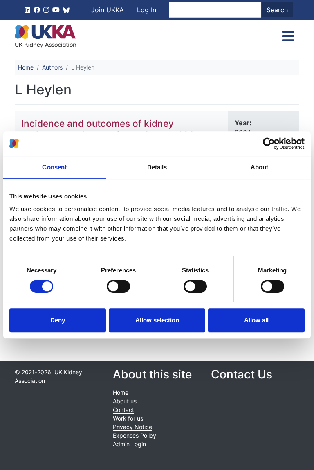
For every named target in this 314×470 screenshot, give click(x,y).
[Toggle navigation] (288, 36)
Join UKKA (107, 10)
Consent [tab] (54, 167)
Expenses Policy (134, 435)
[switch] (118, 286)
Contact (123, 409)
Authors (52, 67)
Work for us (128, 418)
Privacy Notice (132, 426)
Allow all (256, 320)
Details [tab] (157, 167)
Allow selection (157, 320)
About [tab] (260, 167)
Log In (146, 10)
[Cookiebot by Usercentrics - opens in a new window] (269, 143)
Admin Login (129, 444)
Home (26, 67)
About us (125, 401)
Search (277, 10)
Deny (57, 320)
